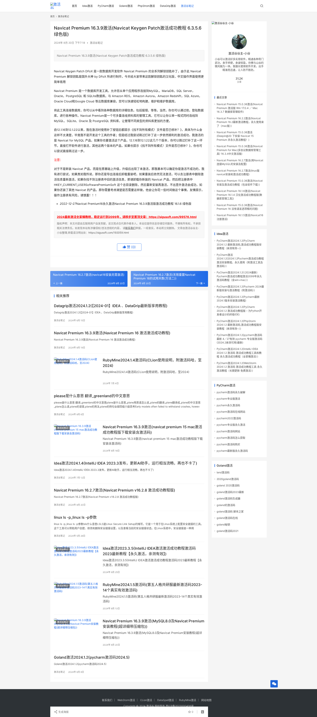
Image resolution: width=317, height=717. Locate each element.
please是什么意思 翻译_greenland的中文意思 (92, 396)
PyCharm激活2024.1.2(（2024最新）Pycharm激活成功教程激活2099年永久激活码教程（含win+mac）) (239, 276)
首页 (74, 5)
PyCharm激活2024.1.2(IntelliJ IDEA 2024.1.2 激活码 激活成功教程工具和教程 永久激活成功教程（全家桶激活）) (239, 352)
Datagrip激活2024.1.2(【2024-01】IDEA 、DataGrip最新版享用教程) (110, 306)
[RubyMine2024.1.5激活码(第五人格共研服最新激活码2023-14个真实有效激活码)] (76, 596)
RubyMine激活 (187, 700)
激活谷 (150, 705)
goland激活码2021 (227, 530)
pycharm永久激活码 (228, 405)
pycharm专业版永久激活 (231, 424)
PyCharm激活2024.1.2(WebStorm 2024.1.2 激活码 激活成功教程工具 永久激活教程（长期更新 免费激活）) (239, 366)
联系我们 (130, 228)
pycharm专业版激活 (228, 398)
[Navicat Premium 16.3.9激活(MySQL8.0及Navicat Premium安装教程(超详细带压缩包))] (76, 632)
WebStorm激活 (126, 700)
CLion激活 (146, 700)
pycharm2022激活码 (229, 418)
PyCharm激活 (106, 5)
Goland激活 (126, 5)
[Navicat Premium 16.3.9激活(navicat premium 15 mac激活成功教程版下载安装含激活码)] (76, 438)
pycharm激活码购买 (228, 444)
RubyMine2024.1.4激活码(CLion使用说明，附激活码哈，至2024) (152, 363)
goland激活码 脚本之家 (230, 511)
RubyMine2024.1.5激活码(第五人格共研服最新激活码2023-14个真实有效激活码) (152, 587)
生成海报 (63, 711)
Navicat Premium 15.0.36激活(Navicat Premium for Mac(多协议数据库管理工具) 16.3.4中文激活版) (240, 150)
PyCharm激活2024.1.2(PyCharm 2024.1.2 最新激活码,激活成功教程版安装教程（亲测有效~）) (239, 244)
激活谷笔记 (187, 5)
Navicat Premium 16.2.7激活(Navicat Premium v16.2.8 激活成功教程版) (114, 490)
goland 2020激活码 (228, 485)
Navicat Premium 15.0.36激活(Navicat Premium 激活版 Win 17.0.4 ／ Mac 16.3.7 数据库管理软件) (240, 108)
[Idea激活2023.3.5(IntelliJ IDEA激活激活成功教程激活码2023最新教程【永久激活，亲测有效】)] (76, 560)
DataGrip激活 (168, 5)
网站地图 (206, 700)
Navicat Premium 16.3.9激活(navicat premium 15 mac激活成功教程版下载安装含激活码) (152, 429)
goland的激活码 (226, 505)
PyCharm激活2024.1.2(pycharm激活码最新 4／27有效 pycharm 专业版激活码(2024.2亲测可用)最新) (239, 338)
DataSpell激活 (165, 700)
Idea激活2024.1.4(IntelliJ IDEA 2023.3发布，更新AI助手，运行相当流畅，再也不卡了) (125, 463)
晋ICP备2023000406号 (180, 705)
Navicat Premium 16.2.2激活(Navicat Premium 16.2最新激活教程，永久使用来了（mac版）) (240, 122)
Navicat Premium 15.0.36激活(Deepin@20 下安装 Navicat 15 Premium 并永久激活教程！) (235, 136)
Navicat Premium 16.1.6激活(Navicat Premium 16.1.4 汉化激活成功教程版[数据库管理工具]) (239, 194)
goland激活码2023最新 (230, 492)
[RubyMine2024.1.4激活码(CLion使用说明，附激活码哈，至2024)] (76, 371)
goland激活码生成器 (228, 498)
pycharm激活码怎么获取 (231, 437)
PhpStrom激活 (146, 5)
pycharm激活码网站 (228, 431)
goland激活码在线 (227, 517)
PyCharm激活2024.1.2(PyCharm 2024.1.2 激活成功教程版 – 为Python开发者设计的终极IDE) (239, 310)
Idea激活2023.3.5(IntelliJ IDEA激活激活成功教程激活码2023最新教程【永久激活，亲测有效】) (149, 551)
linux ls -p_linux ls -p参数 (75, 517)
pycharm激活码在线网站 (231, 411)
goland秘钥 (223, 524)
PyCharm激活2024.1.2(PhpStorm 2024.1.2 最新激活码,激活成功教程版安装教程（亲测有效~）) (239, 324)
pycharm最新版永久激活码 (232, 450)
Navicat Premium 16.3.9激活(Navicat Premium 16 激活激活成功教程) (112, 333)
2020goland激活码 (228, 479)
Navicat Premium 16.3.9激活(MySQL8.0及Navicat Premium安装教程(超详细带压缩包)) (153, 624)
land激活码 (223, 472)
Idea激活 (87, 5)
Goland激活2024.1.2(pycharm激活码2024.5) (92, 657)
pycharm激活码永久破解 (231, 392)
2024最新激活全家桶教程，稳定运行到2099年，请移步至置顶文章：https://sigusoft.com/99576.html (126, 217)
